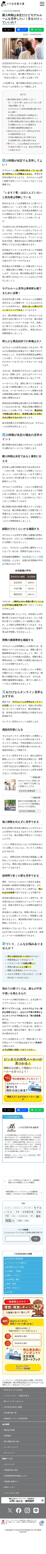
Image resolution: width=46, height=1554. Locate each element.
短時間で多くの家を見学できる (22, 140)
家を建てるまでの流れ (16, 1267)
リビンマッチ (9, 1464)
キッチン (8, 1207)
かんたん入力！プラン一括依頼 (23, 1367)
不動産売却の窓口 (11, 1470)
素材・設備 (11, 1284)
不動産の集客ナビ (11, 1481)
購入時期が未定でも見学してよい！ (21, 99)
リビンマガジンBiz (11, 1493)
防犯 (20, 1220)
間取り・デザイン (14, 1275)
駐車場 (26, 1220)
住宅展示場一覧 (10, 1413)
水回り (14, 1216)
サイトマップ (9, 1453)
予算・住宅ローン (14, 1288)
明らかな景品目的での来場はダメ (23, 115)
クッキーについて (11, 1447)
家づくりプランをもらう (14, 1401)
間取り (10, 1220)
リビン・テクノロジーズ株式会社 (24, 1155)
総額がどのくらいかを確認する (22, 125)
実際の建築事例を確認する (20, 128)
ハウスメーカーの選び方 (16, 1263)
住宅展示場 (28, 1212)
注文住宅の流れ (23, 1216)
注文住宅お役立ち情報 (24, 1380)
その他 (9, 1292)
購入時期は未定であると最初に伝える (24, 121)
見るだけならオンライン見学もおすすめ (23, 131)
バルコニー (17, 1207)
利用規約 (7, 1436)
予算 (17, 1212)
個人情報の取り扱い (12, 1441)
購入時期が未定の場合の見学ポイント (22, 118)
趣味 (38, 1216)
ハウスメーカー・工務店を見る (16, 1396)
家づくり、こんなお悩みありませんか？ (23, 144)
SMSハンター (9, 1487)
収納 (39, 1212)
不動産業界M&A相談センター (16, 1476)
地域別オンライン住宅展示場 (15, 1418)
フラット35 (27, 1207)
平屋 (7, 1216)
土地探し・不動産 (14, 1271)
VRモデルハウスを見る (13, 1390)
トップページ (7, 1380)
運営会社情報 (9, 1430)
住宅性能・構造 (13, 1279)
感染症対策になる (16, 134)
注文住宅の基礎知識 (12, 11)
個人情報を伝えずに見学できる (22, 137)
